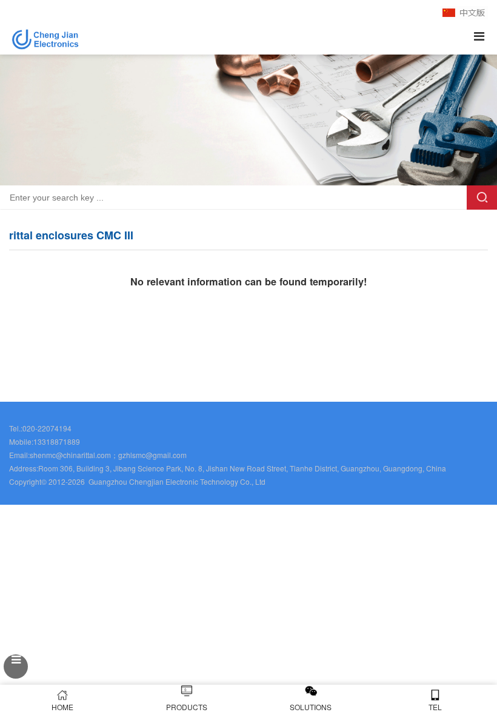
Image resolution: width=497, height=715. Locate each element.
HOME (62, 707)
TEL (435, 707)
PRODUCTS (186, 707)
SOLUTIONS (311, 707)
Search (482, 197)
